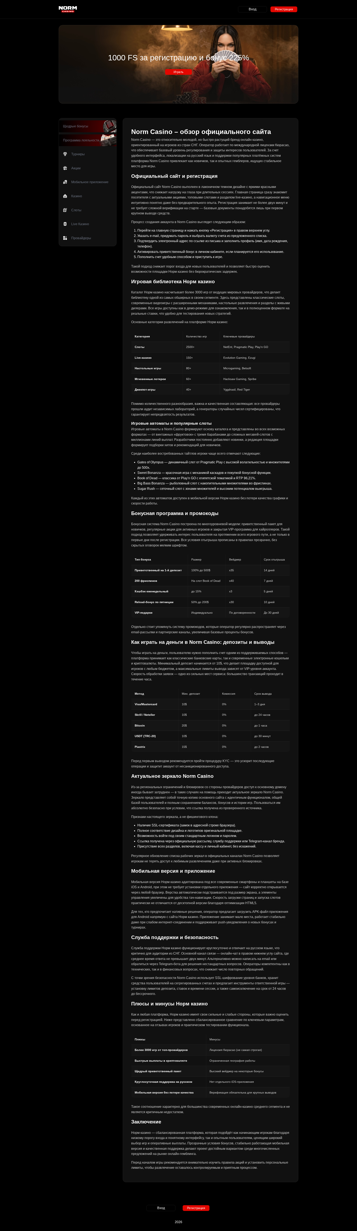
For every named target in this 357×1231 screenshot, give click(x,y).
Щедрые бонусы (75, 126)
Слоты (76, 210)
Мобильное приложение (89, 182)
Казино (76, 196)
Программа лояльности (81, 140)
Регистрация (283, 9)
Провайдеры (81, 238)
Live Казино (80, 224)
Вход (252, 9)
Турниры (78, 154)
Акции (76, 168)
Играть (178, 72)
